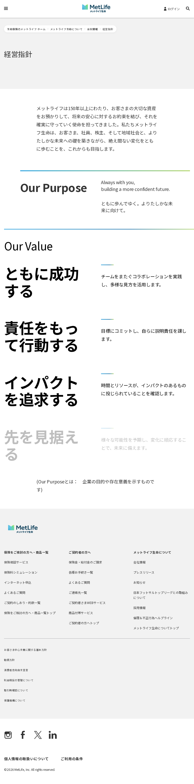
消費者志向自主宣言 (16, 670)
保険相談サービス (16, 562)
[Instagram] (8, 735)
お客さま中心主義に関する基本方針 (25, 650)
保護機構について (15, 700)
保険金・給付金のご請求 (85, 562)
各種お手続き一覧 (81, 572)
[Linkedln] (53, 735)
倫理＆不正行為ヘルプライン (153, 618)
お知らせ (139, 582)
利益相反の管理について (18, 680)
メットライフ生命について (66, 29)
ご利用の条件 (72, 758)
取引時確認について (16, 690)
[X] (38, 735)
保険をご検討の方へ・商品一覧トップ (30, 613)
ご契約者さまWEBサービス (87, 602)
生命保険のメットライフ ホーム (26, 29)
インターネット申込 (17, 582)
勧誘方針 (9, 660)
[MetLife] (23, 531)
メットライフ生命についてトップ (156, 628)
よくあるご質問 (14, 592)
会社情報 (92, 29)
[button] (188, 9)
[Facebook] (23, 735)
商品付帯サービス (81, 613)
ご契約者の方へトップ (84, 623)
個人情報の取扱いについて (26, 758)
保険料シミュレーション (20, 572)
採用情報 (139, 607)
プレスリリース (143, 572)
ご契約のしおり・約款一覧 (22, 602)
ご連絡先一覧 (78, 592)
